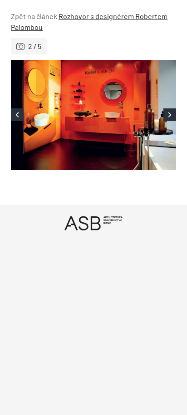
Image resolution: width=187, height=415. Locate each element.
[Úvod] (93, 223)
